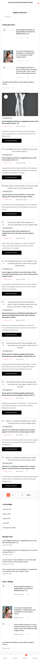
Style (4, 523)
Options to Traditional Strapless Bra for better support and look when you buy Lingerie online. (18, 431)
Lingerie (5, 518)
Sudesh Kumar (7, 126)
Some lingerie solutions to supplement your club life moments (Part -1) (19, 551)
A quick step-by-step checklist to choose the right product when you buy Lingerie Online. (18, 196)
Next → (29, 495)
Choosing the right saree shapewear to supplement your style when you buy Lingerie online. (25, 54)
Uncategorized (7, 118)
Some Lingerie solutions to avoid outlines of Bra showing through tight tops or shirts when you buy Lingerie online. (26, 70)
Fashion (5, 514)
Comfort (5, 509)
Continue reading (11, 141)
